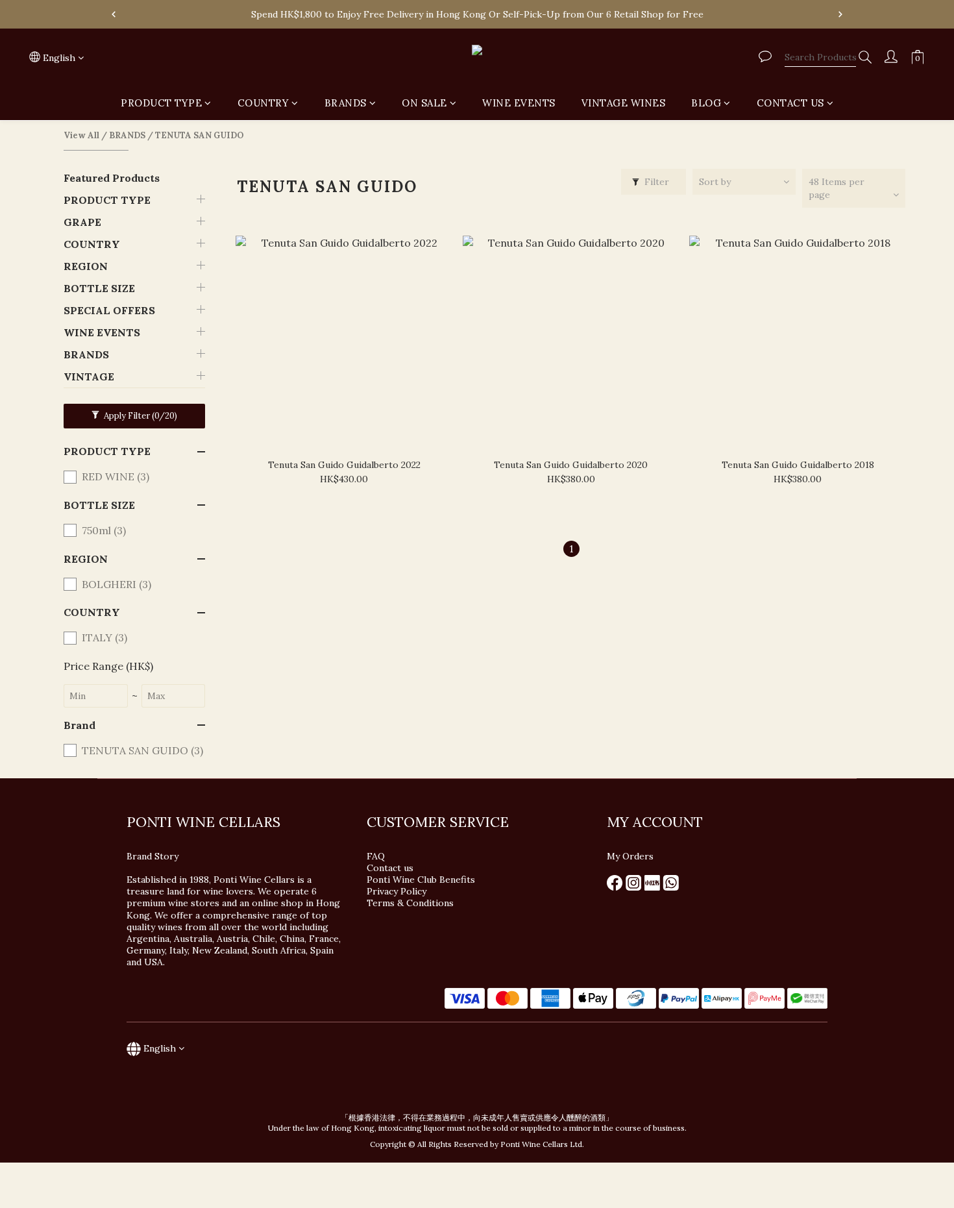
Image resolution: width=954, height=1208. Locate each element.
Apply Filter (139, 415)
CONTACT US (790, 103)
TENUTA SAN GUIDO (199, 135)
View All (81, 135)
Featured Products (112, 177)
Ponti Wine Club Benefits (421, 879)
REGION (86, 266)
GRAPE (82, 222)
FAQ (376, 856)
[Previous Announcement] (113, 14)
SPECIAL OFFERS (109, 310)
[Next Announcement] (840, 14)
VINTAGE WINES (623, 103)
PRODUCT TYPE (161, 103)
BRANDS (345, 103)
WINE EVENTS (519, 103)
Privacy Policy (398, 891)
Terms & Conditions (410, 903)
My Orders (630, 856)
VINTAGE (89, 376)
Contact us (390, 868)
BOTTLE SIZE (99, 288)
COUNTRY (263, 103)
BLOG (706, 103)
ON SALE (424, 103)
